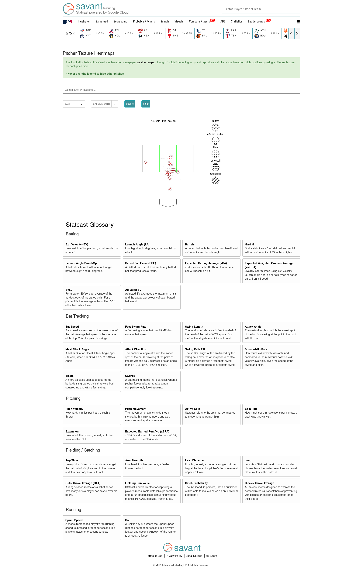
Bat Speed (72, 326)
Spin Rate (251, 409)
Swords (130, 375)
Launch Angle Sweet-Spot (82, 263)
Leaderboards (259, 21)
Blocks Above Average (259, 483)
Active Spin (192, 409)
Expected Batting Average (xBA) (206, 263)
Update (130, 103)
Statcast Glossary (90, 224)
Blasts (69, 375)
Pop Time (71, 460)
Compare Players (199, 21)
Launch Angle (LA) (137, 244)
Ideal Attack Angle (77, 349)
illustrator (84, 21)
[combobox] (261, 8)
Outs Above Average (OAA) (82, 483)
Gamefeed (101, 21)
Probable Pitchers (144, 21)
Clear (146, 103)
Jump (248, 460)
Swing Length (194, 326)
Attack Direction (135, 349)
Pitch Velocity (74, 409)
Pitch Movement (135, 409)
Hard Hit (250, 244)
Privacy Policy (174, 556)
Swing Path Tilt (195, 349)
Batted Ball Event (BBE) (140, 263)
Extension (72, 431)
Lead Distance (194, 460)
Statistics (236, 21)
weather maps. (146, 62)
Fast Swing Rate (135, 326)
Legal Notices (194, 556)
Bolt (127, 520)
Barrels (190, 244)
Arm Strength (134, 460)
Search (165, 21)
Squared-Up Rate (256, 349)
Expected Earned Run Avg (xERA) (147, 431)
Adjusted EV (133, 290)
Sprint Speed (74, 520)
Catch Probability (196, 483)
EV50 (68, 290)
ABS (222, 21)
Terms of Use (154, 556)
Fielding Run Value (137, 483)
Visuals (179, 21)
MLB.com (211, 556)
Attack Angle (253, 326)
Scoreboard (120, 21)
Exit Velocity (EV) (76, 244)
